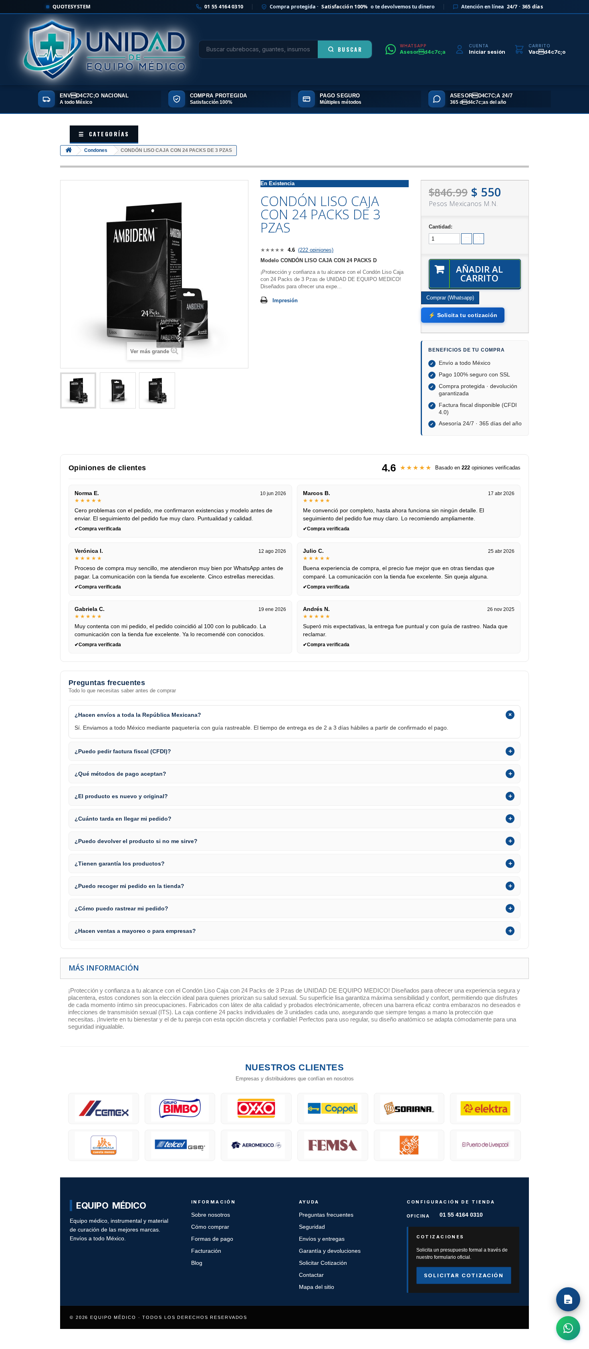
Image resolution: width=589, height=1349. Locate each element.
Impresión (285, 300)
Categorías (104, 133)
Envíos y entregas (322, 1239)
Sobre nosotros (210, 1215)
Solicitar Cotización (323, 1263)
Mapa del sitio (316, 1287)
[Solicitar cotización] (568, 1299)
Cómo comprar (210, 1227)
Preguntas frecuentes (326, 1215)
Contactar (311, 1275)
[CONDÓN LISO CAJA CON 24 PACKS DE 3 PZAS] (78, 390)
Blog (196, 1263)
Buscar (350, 49)
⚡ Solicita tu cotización (462, 315)
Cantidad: (440, 227)
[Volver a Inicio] (68, 151)
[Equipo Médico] (104, 49)
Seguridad (312, 1227)
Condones (95, 150)
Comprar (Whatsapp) (450, 298)
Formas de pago (212, 1239)
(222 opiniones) (315, 250)
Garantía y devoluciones (330, 1251)
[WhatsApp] (568, 1328)
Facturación (206, 1251)
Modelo (269, 260)
